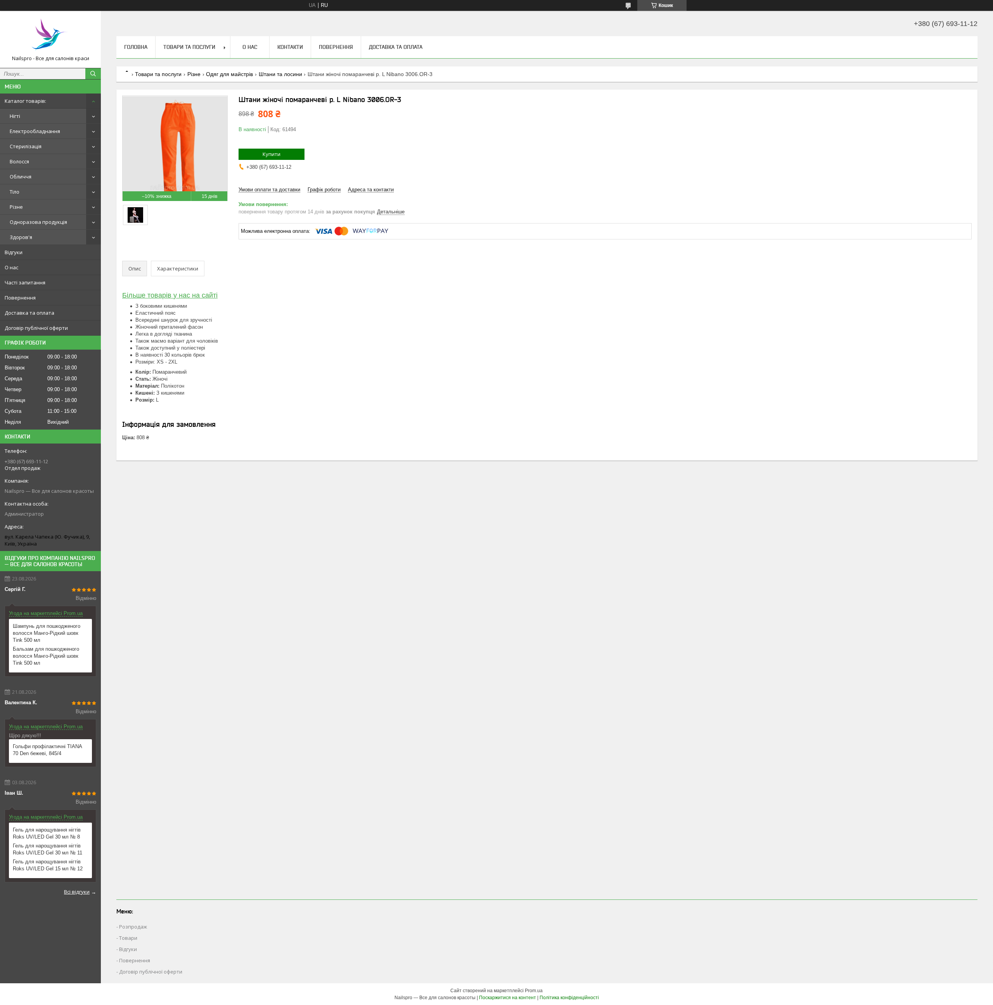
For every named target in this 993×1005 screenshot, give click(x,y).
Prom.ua (534, 990)
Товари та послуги (189, 47)
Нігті (15, 116)
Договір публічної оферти (36, 327)
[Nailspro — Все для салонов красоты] (50, 36)
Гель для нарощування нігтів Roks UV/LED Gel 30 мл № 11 (47, 849)
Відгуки (13, 252)
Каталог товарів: (25, 100)
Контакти (290, 47)
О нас (11, 267)
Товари (128, 937)
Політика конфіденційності (569, 997)
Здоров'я (21, 237)
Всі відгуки (77, 891)
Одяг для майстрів (229, 74)
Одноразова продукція (38, 221)
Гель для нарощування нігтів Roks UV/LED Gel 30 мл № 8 (47, 833)
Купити (271, 154)
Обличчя (20, 176)
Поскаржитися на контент (507, 997)
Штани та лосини (280, 74)
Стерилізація (26, 146)
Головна (135, 47)
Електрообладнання (35, 131)
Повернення (20, 297)
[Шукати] (93, 74)
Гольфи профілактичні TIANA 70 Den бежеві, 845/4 (47, 749)
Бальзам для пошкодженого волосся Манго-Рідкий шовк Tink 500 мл (46, 656)
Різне (16, 206)
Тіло (14, 191)
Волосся (19, 161)
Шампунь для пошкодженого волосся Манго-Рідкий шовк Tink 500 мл (46, 633)
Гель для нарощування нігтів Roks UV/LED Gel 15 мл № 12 (48, 865)
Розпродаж (133, 926)
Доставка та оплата (29, 312)
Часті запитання (25, 282)
